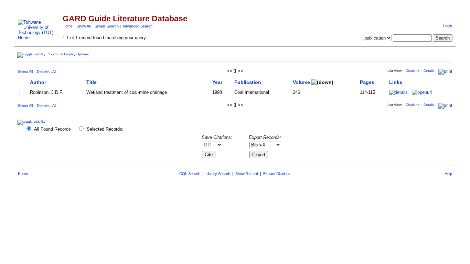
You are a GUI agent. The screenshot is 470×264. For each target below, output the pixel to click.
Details (429, 71)
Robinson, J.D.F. (46, 92)
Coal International (251, 92)
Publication (247, 82)
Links (395, 82)
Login (447, 26)
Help (448, 174)
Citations (412, 71)
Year (217, 82)
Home (68, 26)
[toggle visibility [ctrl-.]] (32, 121)
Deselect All (46, 71)
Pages (367, 82)
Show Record (246, 174)
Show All (83, 26)
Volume (301, 82)
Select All (25, 71)
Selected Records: (105, 129)
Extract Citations (277, 174)
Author (38, 82)
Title (91, 82)
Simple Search (107, 26)
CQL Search (189, 174)
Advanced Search (137, 26)
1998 (217, 92)
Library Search (217, 174)
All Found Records (52, 129)
